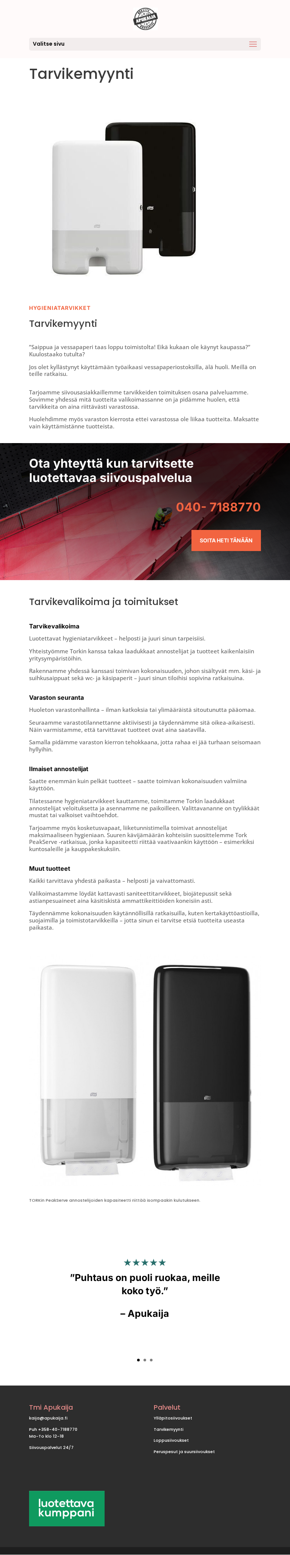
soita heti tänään (226, 540)
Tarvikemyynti (169, 1429)
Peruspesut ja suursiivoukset (184, 1452)
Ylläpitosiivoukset (173, 1418)
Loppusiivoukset (171, 1440)
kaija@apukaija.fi (48, 1418)
